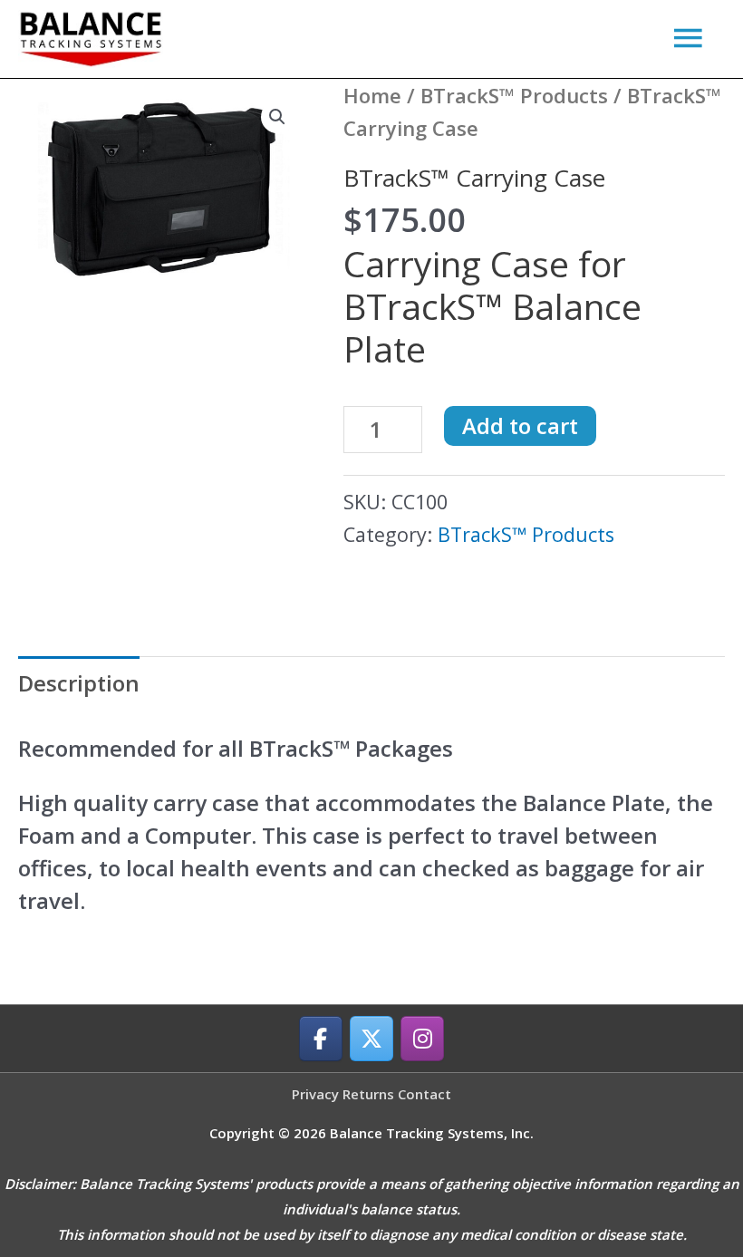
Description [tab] (79, 683)
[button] (277, 117)
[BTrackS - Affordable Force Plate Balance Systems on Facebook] (321, 1038)
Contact (424, 1094)
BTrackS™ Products (514, 95)
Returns (368, 1094)
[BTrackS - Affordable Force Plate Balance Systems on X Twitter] (371, 1038)
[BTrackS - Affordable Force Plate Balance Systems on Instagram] (422, 1038)
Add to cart (520, 425)
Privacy (315, 1094)
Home (372, 95)
